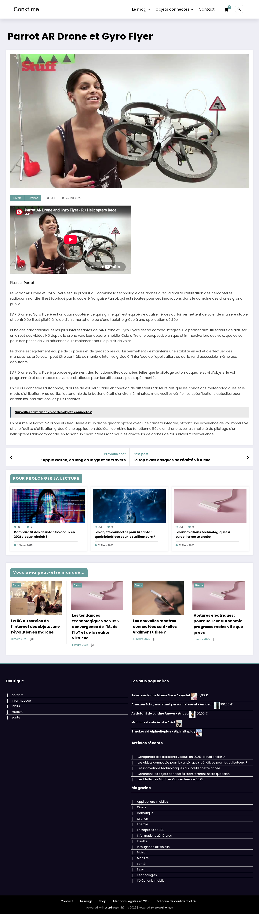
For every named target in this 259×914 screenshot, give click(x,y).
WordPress (112, 902)
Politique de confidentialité (176, 895)
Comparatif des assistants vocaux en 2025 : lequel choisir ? (44, 534)
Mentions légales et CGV (131, 895)
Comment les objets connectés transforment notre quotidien (184, 768)
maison (17, 706)
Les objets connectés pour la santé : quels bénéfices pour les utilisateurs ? (125, 534)
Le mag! (86, 895)
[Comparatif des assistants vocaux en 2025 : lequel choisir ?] (48, 506)
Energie (142, 818)
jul (53, 198)
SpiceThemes (164, 902)
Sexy (140, 864)
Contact (207, 9)
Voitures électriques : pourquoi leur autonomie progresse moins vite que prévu (98, 624)
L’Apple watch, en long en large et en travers (82, 460)
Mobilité (143, 852)
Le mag (139, 9)
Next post (140, 454)
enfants (17, 689)
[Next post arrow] (248, 457)
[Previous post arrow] (11, 457)
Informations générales (154, 830)
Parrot (29, 282)
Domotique (145, 807)
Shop (102, 895)
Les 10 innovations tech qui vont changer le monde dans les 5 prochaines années (217, 624)
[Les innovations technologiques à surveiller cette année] (210, 506)
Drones (33, 198)
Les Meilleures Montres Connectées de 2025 (170, 773)
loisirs (16, 700)
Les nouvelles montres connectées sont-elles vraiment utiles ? (35, 626)
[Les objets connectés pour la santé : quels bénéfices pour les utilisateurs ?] (129, 506)
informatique (21, 695)
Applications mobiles (152, 796)
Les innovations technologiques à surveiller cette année (203, 534)
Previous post (115, 454)
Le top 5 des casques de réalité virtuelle (171, 460)
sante (16, 712)
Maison (142, 847)
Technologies (147, 869)
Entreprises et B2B (150, 824)
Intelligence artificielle (153, 841)
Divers (17, 198)
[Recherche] (239, 9)
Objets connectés (172, 9)
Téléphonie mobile (151, 875)
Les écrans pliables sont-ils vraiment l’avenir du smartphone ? (159, 626)
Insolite (142, 835)
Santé (141, 858)
